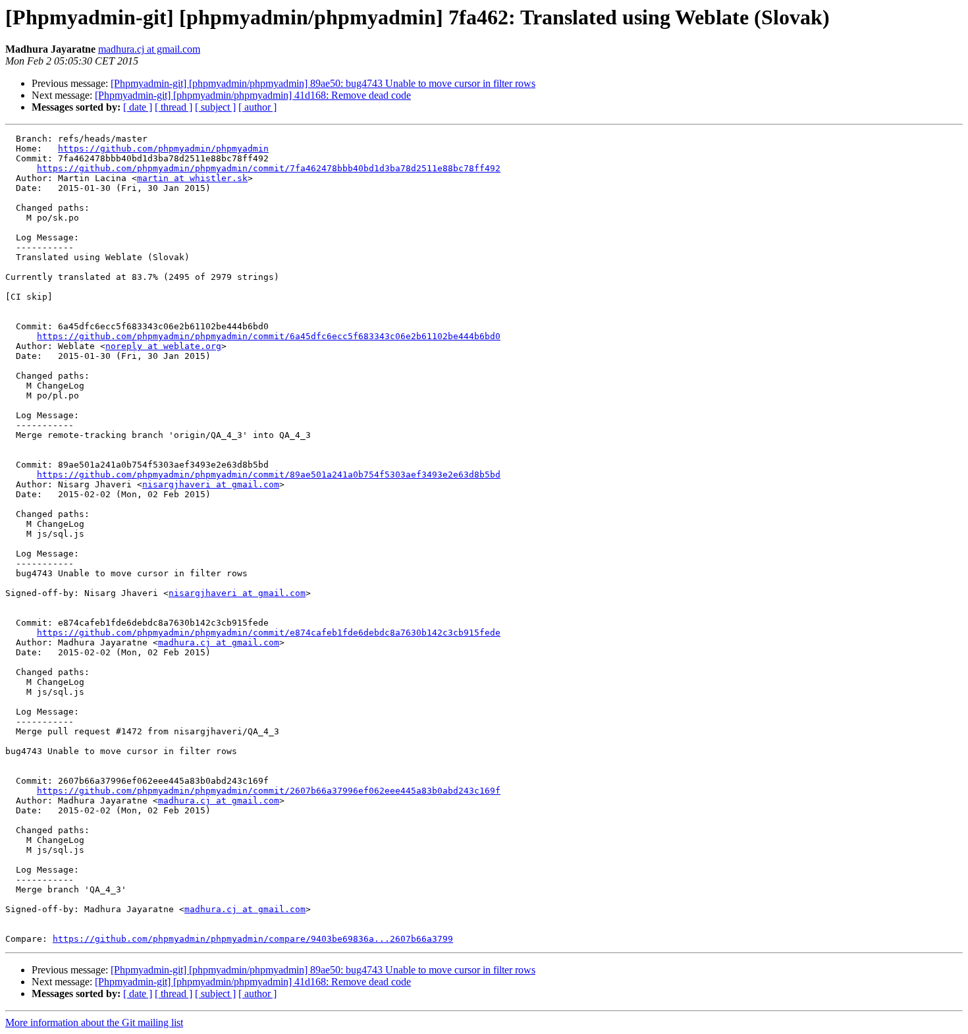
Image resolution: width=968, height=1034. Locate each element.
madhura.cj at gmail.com (149, 49)
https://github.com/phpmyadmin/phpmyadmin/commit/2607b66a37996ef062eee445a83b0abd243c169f (268, 791)
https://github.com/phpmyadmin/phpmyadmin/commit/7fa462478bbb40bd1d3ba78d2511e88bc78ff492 (268, 168)
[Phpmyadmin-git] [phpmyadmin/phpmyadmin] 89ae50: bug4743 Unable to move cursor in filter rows (323, 83)
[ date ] (137, 107)
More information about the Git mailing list (94, 1022)
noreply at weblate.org (163, 346)
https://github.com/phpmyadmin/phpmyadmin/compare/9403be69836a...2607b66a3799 (253, 939)
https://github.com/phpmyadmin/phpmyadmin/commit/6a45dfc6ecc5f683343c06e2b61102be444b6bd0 (268, 336)
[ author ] (257, 107)
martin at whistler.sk (192, 178)
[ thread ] (173, 107)
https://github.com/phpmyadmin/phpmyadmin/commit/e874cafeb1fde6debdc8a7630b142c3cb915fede (268, 633)
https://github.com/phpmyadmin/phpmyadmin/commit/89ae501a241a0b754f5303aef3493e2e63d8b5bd (268, 474)
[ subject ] (215, 107)
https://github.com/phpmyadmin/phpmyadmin (163, 148)
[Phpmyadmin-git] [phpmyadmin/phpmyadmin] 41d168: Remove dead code (253, 95)
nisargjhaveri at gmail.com (210, 484)
